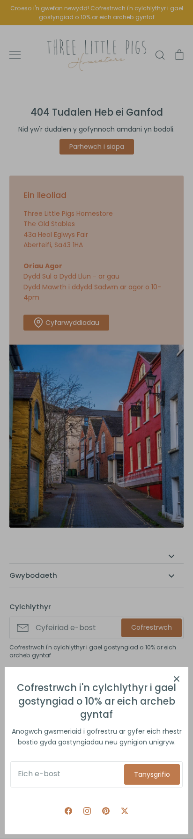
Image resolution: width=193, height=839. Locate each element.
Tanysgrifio (152, 774)
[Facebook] (68, 811)
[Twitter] (124, 811)
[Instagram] (87, 811)
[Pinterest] (105, 811)
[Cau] (176, 679)
